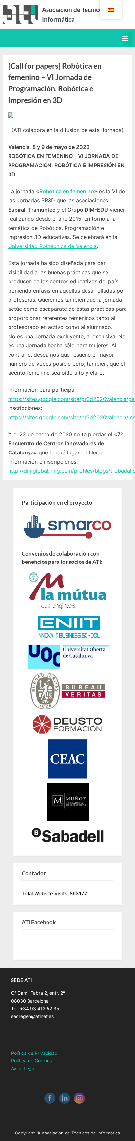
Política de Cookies (31, 1060)
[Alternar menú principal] (125, 38)
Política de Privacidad (34, 1053)
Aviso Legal (23, 1068)
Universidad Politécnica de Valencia (52, 246)
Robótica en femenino (66, 191)
